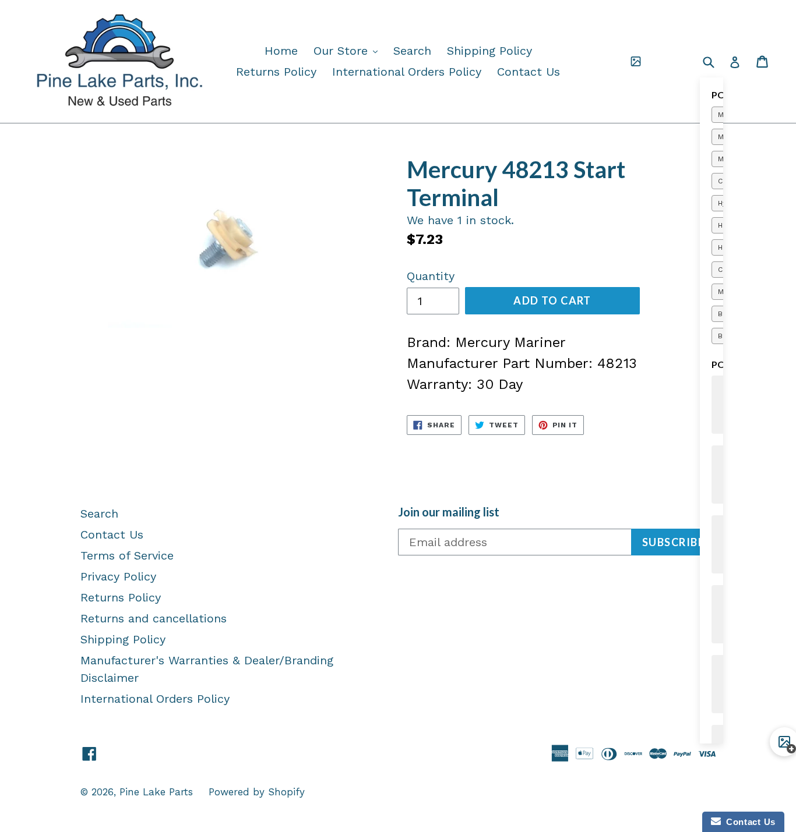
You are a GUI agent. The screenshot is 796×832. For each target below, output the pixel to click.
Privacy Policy (118, 576)
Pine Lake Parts (156, 792)
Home (281, 51)
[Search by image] (636, 62)
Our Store (348, 50)
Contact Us (528, 72)
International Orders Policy (406, 72)
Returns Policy (276, 72)
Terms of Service (127, 555)
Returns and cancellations (153, 618)
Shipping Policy (489, 51)
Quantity (431, 276)
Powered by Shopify (257, 792)
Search (412, 51)
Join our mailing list (448, 512)
